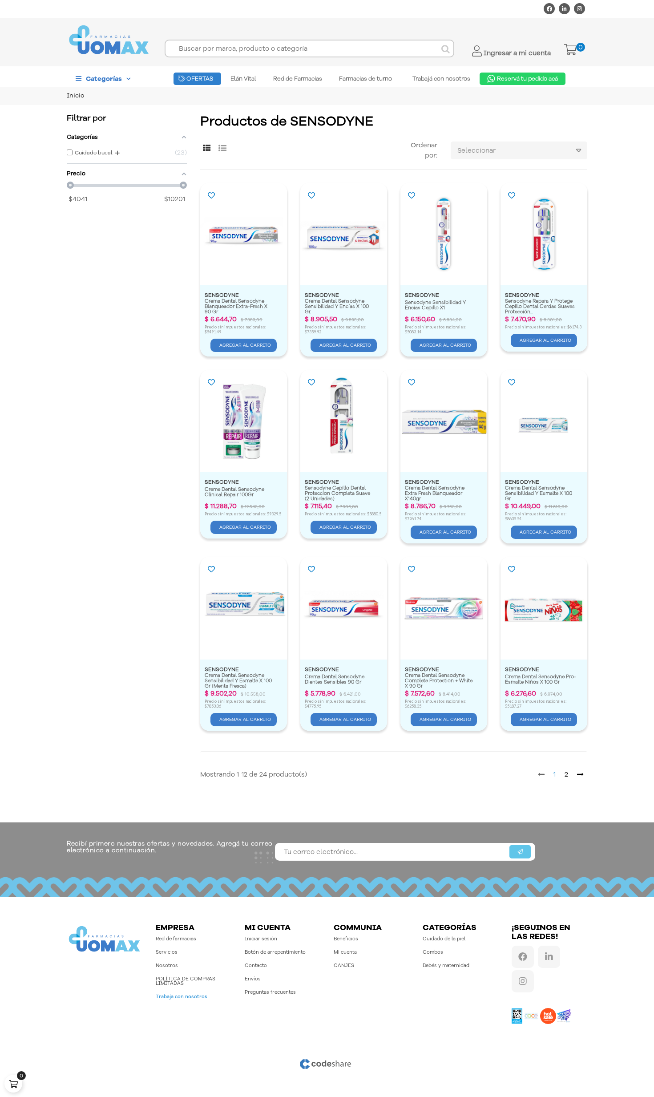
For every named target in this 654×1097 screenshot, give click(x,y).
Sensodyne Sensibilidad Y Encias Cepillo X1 (436, 305)
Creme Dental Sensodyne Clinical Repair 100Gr (235, 492)
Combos (433, 952)
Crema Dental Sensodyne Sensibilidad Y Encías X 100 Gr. (337, 306)
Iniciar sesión (261, 938)
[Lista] (222, 148)
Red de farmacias (176, 938)
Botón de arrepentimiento (275, 952)
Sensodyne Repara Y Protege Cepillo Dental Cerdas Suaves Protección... (540, 306)
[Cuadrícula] (207, 148)
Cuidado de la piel (444, 938)
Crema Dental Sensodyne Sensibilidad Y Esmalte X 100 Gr (539, 493)
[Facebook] (549, 8)
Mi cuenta (345, 952)
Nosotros (167, 965)
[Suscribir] (520, 851)
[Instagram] (579, 8)
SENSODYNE (222, 295)
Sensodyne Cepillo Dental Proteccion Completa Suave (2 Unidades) (338, 493)
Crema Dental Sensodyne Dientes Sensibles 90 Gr (335, 679)
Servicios (167, 952)
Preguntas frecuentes (270, 992)
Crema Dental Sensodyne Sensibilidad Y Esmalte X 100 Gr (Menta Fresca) (239, 680)
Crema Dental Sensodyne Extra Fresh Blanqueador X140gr (435, 493)
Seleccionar (476, 150)
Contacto (256, 965)
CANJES (344, 965)
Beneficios (346, 938)
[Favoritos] (211, 196)
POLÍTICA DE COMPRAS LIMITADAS (185, 981)
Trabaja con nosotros (181, 996)
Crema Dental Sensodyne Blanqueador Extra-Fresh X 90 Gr (237, 306)
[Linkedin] (564, 8)
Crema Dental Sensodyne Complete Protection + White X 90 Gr (439, 680)
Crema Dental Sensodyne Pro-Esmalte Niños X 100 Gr (540, 679)
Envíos (253, 979)
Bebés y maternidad (446, 965)
